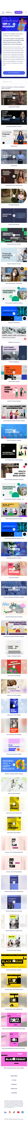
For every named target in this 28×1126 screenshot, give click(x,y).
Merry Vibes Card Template (14, 675)
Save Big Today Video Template (14, 734)
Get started (18, 12)
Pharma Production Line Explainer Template (14, 597)
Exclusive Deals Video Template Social (14, 989)
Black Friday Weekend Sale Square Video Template (14, 1028)
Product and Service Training (14, 244)
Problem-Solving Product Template (14, 911)
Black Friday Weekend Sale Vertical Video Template (14, 1048)
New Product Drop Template (14, 832)
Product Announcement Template (14, 754)
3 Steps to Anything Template (14, 656)
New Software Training (14, 381)
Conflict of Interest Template (14, 401)
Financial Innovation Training (14, 263)
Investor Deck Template (13, 224)
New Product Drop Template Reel (14, 813)
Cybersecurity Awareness (14, 322)
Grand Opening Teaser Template (14, 558)
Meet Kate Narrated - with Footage (14, 283)
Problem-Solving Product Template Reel (14, 891)
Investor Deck (14, 165)
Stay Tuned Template (14, 577)
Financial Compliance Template (14, 440)
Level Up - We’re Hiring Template (14, 871)
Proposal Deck (14, 146)
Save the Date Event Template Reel (14, 930)
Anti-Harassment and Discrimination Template (14, 420)
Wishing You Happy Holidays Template (14, 773)
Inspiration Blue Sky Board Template (14, 616)
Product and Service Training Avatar (14, 185)
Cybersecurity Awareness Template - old (14, 538)
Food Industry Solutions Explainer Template (14, 636)
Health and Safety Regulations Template (14, 479)
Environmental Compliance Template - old (14, 499)
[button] (14, 24)
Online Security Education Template (14, 518)
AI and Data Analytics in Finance (14, 126)
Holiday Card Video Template (14, 695)
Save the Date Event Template (14, 950)
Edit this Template (13, 72)
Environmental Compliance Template (14, 303)
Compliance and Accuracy (14, 342)
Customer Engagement (14, 361)
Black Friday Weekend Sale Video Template (14, 1068)
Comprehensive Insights (14, 106)
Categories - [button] (7, 81)
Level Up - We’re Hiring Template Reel (14, 852)
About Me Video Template (14, 793)
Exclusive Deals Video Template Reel (14, 1009)
